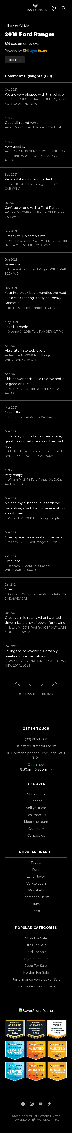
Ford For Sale (36, 952)
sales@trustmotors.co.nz (36, 746)
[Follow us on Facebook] (23, 1104)
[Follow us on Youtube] (40, 1104)
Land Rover (36, 876)
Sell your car (36, 808)
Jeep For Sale (36, 966)
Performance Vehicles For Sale (36, 979)
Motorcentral (48, 1119)
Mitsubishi (36, 890)
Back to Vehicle (18, 25)
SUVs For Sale (36, 938)
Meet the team (36, 822)
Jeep (36, 911)
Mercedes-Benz (36, 897)
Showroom (36, 794)
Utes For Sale (36, 945)
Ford (36, 870)
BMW (36, 904)
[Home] (36, 7)
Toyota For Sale (36, 959)
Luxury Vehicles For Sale (36, 986)
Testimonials (36, 815)
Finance (36, 801)
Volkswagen (36, 883)
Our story (36, 829)
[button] (53, 8)
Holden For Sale (36, 972)
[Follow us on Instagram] (31, 1104)
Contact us (36, 835)
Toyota (36, 863)
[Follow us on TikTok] (49, 1104)
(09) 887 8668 (36, 739)
